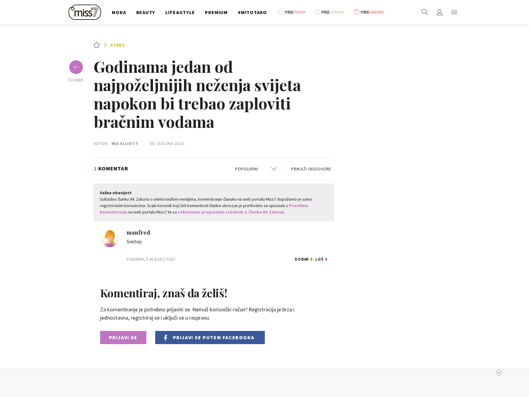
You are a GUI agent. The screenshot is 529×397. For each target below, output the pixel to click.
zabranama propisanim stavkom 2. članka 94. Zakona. (231, 212)
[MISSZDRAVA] (332, 12)
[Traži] (425, 12)
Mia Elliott (124, 143)
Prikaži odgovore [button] (311, 169)
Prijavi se (123, 337)
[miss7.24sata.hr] (86, 12)
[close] (499, 372)
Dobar (304, 258)
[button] (454, 12)
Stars (117, 45)
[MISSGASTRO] (370, 12)
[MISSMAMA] (294, 12)
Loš (321, 258)
